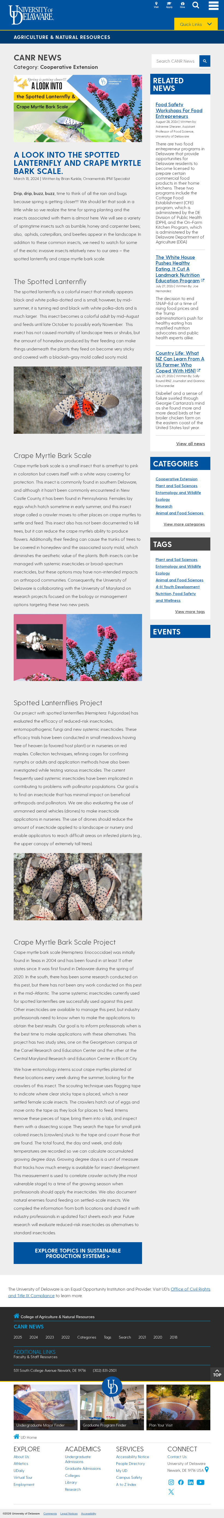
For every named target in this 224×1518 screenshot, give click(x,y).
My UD (121, 1470)
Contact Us (177, 1456)
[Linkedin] (190, 1483)
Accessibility (88, 1513)
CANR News (37, 57)
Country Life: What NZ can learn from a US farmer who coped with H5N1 (180, 361)
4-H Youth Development (178, 586)
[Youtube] (200, 1483)
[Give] (182, 5)
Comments (50, 1513)
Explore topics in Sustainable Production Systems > (78, 1253)
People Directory (130, 1463)
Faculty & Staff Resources (35, 1356)
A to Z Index (126, 1484)
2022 (65, 1337)
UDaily (19, 1470)
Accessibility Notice (132, 1456)
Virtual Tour (23, 1477)
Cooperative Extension (69, 66)
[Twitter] (171, 1493)
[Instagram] (171, 1483)
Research (164, 506)
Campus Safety (129, 1477)
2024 (34, 1337)
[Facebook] (181, 1483)
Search (125, 1337)
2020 (158, 1337)
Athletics (21, 1463)
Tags (107, 1337)
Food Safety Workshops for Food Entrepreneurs (179, 110)
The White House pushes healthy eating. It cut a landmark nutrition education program (178, 268)
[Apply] (169, 5)
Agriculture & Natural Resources (62, 37)
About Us (21, 1456)
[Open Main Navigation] (214, 5)
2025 (18, 1337)
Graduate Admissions (83, 1468)
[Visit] (156, 5)
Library (71, 1482)
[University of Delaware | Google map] (207, 1470)
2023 (50, 1337)
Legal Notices (69, 1513)
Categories (86, 1337)
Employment (24, 1484)
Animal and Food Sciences (180, 513)
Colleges (72, 1475)
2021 (142, 1337)
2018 (173, 1337)
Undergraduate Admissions (78, 1459)
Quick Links (191, 24)
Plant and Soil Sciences (177, 485)
